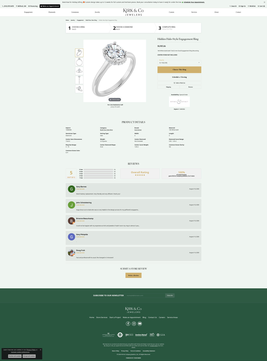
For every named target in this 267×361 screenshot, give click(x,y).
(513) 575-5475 (115, 107)
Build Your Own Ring (91, 20)
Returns (190, 87)
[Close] (264, 2)
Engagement (28, 12)
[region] (114, 71)
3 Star (81, 174)
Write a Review (133, 275)
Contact (238, 12)
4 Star (81, 171)
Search (74, 29)
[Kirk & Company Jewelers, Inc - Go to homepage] (133, 310)
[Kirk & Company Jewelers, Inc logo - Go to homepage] (133, 12)
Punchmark (137, 358)
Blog (144, 317)
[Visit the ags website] (108, 334)
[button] (8, 6)
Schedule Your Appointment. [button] (194, 2)
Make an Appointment (131, 317)
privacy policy (154, 345)
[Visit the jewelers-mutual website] (141, 334)
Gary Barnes (81, 186)
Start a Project (115, 317)
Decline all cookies (15, 356)
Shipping (168, 87)
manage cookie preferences (20, 352)
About (216, 12)
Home (67, 20)
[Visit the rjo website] (152, 334)
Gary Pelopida (82, 234)
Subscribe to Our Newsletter (108, 295)
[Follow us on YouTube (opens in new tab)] (140, 324)
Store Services (101, 317)
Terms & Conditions (135, 350)
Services (194, 12)
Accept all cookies (29, 356)
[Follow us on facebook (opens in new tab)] (128, 324)
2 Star (81, 176)
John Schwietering (83, 202)
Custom (171, 12)
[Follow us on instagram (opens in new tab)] (134, 324)
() (115, 169)
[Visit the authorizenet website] (120, 334)
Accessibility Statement (149, 350)
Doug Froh (80, 250)
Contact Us (152, 317)
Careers (162, 317)
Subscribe (170, 295)
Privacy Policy (124, 350)
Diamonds (51, 12)
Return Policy (115, 350)
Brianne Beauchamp (84, 218)
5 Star (81, 169)
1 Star (81, 178)
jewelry (73, 20)
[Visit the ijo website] (129, 334)
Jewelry (97, 12)
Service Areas (172, 317)
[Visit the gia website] (161, 334)
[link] (21, 6)
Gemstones (75, 12)
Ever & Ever (138, 130)
